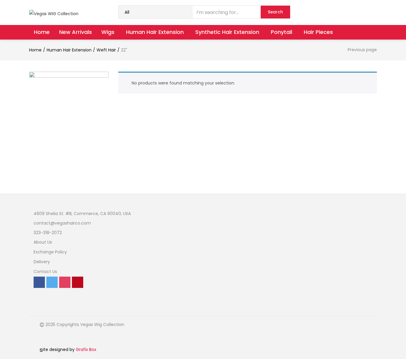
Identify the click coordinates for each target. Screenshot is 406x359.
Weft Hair (106, 50)
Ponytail (282, 32)
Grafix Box (86, 349)
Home (42, 32)
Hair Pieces (318, 32)
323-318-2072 (48, 233)
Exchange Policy (50, 252)
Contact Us (45, 272)
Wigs (108, 32)
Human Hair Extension (155, 32)
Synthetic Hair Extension (228, 32)
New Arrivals (75, 32)
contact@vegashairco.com (62, 223)
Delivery (42, 262)
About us (43, 242)
